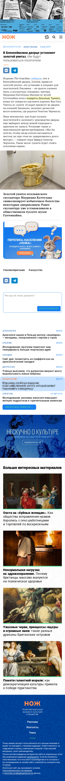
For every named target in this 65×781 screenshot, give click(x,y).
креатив (7, 343)
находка (7, 355)
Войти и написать (49, 308)
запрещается (33, 757)
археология (9, 331)
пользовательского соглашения (17, 770)
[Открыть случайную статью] (47, 37)
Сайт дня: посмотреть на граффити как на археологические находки (28, 360)
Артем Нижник (30, 47)
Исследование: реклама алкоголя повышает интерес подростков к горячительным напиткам (32, 399)
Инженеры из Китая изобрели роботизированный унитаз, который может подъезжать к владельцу (29, 386)
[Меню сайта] (60, 37)
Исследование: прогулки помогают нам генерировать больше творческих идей (27, 348)
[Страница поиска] (54, 37)
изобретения (10, 379)
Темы (32, 732)
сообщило (35, 78)
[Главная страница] (9, 37)
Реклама (32, 721)
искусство (36, 270)
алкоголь (8, 394)
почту (7, 765)
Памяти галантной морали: (30, 684)
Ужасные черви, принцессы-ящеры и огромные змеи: (30, 631)
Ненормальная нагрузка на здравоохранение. (25, 575)
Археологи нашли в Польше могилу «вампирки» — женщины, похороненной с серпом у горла (32, 336)
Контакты (32, 727)
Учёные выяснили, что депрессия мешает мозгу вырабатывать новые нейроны (32, 372)
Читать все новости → (19, 407)
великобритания (12, 47)
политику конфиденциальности (18, 773)
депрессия (9, 367)
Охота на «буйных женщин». (28, 518)
